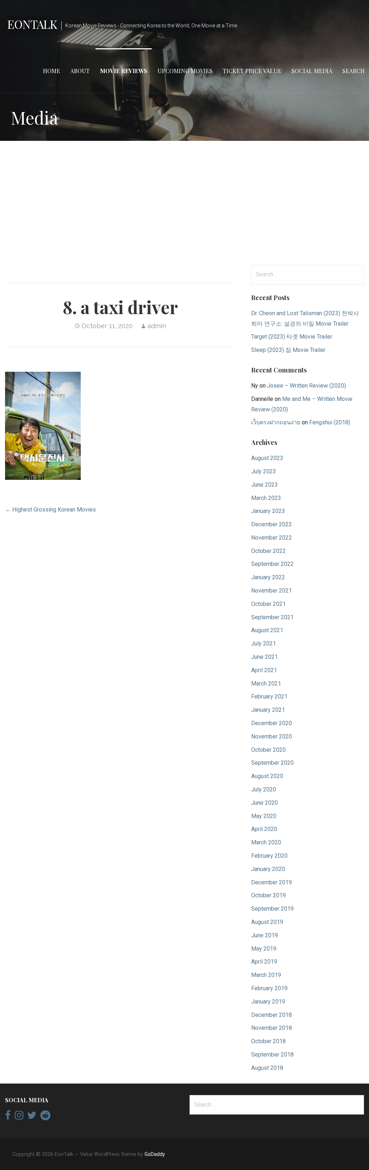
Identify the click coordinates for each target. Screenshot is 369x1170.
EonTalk (32, 24)
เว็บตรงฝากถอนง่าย (275, 422)
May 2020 (263, 816)
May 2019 (263, 948)
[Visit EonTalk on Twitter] (31, 1117)
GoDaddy (155, 1154)
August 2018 (267, 1067)
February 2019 (269, 988)
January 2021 (268, 709)
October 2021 (268, 603)
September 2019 (272, 908)
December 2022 (271, 524)
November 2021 (271, 590)
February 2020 (269, 855)
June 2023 (264, 484)
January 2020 (268, 869)
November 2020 (271, 736)
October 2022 (268, 551)
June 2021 (264, 656)
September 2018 (272, 1054)
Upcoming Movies (185, 71)
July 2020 (263, 789)
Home (51, 71)
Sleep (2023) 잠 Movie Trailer (288, 350)
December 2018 (271, 1015)
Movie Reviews (123, 71)
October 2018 (268, 1041)
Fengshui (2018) (329, 422)
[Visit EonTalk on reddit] (45, 1117)
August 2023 (267, 458)
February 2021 (269, 696)
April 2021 (264, 670)
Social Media (312, 71)
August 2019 (267, 922)
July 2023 (263, 471)
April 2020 (264, 829)
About (80, 71)
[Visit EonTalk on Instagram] (19, 1117)
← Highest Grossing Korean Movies (50, 509)
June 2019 (264, 935)
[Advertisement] (184, 202)
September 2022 (272, 564)
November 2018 (271, 1027)
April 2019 (264, 961)
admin (156, 326)
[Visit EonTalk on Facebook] (8, 1117)
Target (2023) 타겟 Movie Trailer (291, 336)
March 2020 (266, 842)
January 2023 (268, 511)
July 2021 (263, 643)
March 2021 (266, 683)
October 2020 (268, 749)
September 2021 (272, 617)
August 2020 (267, 776)
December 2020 (271, 723)
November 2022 (271, 537)
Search (353, 71)
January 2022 (268, 577)
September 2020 (272, 762)
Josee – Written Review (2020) (306, 385)
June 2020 (264, 802)
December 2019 (271, 882)
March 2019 (266, 975)
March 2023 (266, 498)
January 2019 (268, 1001)
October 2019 (268, 895)
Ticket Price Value (252, 71)
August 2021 (267, 630)
